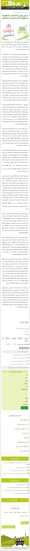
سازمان (6, 512)
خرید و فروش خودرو (23, 424)
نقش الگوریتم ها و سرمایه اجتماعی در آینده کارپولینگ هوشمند (15, 490)
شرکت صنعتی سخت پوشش (21, 428)
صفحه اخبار (24, 522)
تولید (14, 512)
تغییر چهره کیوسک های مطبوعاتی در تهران (19, 355)
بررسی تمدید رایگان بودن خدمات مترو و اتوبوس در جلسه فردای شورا (15, 464)
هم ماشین (22, 322)
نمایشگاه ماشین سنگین (22, 446)
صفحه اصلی (19, 7)
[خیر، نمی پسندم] (9, 344)
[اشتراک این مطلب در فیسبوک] (27, 348)
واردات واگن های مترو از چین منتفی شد (19, 358)
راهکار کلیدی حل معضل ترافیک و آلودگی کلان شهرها (17, 487)
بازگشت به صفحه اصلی (8, 526)
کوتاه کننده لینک (24, 451)
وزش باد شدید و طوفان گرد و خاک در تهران (19, 364)
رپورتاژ (19, 512)
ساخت (26, 515)
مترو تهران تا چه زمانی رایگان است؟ (20, 493)
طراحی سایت (25, 433)
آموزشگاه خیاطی (24, 419)
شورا (13, 165)
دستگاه (14, 203)
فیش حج (26, 437)
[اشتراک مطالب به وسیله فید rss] (20, 348)
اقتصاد (20, 338)
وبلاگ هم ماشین (10, 7)
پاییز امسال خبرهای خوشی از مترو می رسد (19, 361)
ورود (10, 3)
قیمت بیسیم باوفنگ (23, 442)
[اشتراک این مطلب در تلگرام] (25, 348)
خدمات (10, 512)
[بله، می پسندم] (15, 344)
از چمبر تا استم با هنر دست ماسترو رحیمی (19, 470)
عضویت (4, 3)
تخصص (14, 338)
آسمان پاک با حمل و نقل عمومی (21, 484)
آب (27, 512)
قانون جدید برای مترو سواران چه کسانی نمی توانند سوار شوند (15, 473)
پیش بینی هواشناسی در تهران (21, 468)
